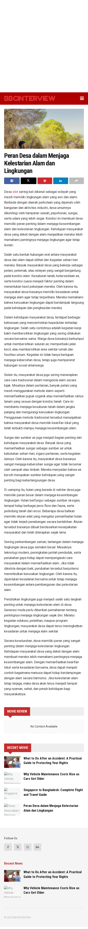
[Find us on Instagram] (28, 847)
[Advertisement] (44, 46)
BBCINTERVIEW (29, 98)
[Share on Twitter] (28, 181)
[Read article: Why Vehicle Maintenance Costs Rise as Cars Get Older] (12, 778)
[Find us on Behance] (37, 847)
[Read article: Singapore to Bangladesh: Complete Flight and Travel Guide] (12, 794)
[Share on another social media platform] (76, 181)
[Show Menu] (82, 98)
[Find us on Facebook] (8, 847)
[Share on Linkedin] (60, 181)
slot (15, 192)
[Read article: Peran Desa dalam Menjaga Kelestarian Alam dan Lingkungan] (12, 809)
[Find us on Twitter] (18, 847)
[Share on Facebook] (12, 181)
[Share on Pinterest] (44, 181)
